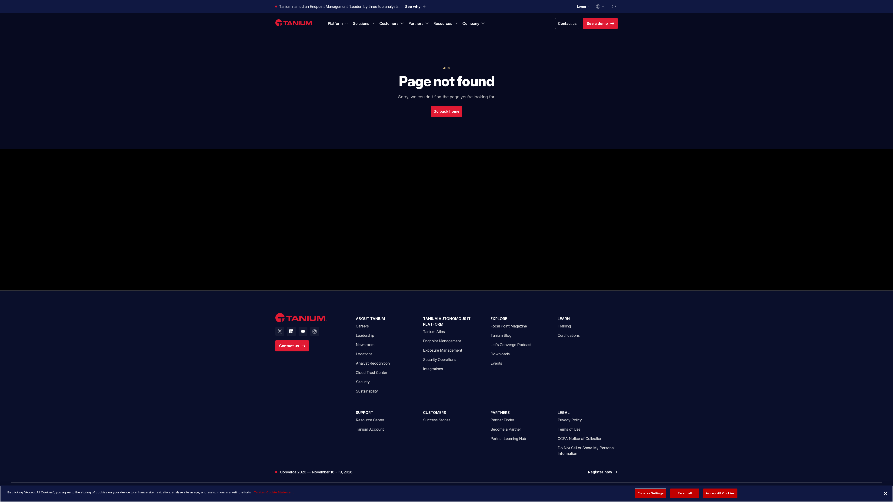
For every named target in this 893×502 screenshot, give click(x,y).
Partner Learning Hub (508, 438)
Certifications (569, 335)
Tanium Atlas (434, 331)
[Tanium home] (294, 22)
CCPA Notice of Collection (580, 438)
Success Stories (436, 420)
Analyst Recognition (373, 363)
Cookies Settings (650, 493)
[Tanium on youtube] (303, 331)
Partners (500, 412)
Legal (564, 412)
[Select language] (600, 6)
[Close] (885, 493)
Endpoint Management (442, 341)
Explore (498, 318)
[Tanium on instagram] (314, 331)
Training (564, 326)
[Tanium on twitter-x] (279, 331)
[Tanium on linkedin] (291, 331)
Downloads (500, 354)
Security (363, 382)
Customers (434, 412)
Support (364, 412)
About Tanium (370, 318)
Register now (603, 472)
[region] (446, 493)
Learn (564, 318)
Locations (364, 354)
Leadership (365, 335)
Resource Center (370, 419)
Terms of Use (569, 429)
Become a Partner (505, 429)
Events (496, 363)
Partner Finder (502, 420)
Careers (362, 326)
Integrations (433, 369)
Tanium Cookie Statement (274, 492)
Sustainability (367, 391)
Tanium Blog (500, 335)
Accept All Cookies (720, 493)
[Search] (614, 6)
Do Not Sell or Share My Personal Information (586, 451)
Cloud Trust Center (371, 372)
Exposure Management (442, 350)
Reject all (685, 493)
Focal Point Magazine (508, 326)
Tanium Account (370, 429)
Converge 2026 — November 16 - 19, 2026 (316, 471)
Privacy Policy (570, 420)
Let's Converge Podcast (510, 344)
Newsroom (365, 344)
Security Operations (439, 359)
